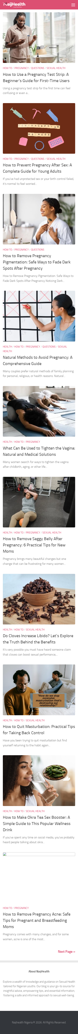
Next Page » (66, 951)
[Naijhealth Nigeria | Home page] (18, 5)
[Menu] (73, 4)
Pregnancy (21, 68)
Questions (37, 68)
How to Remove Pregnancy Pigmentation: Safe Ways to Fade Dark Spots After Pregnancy (37, 262)
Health (7, 346)
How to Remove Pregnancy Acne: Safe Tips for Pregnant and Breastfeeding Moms (36, 920)
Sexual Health (56, 68)
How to (7, 68)
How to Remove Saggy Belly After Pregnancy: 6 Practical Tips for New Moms (34, 545)
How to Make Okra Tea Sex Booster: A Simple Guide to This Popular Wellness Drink (36, 823)
